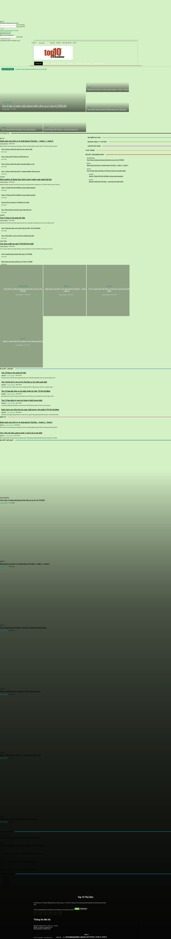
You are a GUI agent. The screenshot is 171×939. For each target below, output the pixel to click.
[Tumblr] (55, 913)
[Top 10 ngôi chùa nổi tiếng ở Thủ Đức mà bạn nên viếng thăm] (107, 102)
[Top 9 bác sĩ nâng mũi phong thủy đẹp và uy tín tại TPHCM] (43, 92)
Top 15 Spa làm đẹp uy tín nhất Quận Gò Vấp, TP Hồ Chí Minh (20, 228)
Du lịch (89, 107)
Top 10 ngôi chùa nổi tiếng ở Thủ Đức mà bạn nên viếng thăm (23, 628)
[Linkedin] (45, 913)
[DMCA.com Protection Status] (81, 909)
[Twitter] (60, 913)
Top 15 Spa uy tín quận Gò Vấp (12, 218)
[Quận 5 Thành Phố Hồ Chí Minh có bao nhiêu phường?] (21, 122)
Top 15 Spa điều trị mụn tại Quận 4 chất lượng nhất (17, 236)
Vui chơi (3, 127)
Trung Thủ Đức (4, 220)
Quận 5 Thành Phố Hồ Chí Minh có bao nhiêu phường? (20, 691)
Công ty (2, 816)
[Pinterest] (50, 913)
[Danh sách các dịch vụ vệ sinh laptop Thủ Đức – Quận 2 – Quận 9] (107, 82)
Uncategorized (7, 102)
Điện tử (89, 87)
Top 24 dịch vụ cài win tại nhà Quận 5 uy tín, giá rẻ (19, 819)
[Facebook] (35, 913)
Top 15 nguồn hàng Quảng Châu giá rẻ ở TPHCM (16, 254)
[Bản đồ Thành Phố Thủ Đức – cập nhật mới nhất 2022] (64, 122)
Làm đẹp (2, 215)
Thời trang (3, 241)
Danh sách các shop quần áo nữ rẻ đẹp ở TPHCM (16, 262)
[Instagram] (40, 913)
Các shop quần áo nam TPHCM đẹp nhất (17, 244)
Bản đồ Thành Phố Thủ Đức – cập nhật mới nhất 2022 (20, 755)
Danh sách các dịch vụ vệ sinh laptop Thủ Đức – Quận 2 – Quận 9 (24, 564)
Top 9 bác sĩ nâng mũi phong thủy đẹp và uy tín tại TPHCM (22, 500)
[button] (137, 63)
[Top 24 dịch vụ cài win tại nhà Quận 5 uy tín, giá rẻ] (43, 788)
